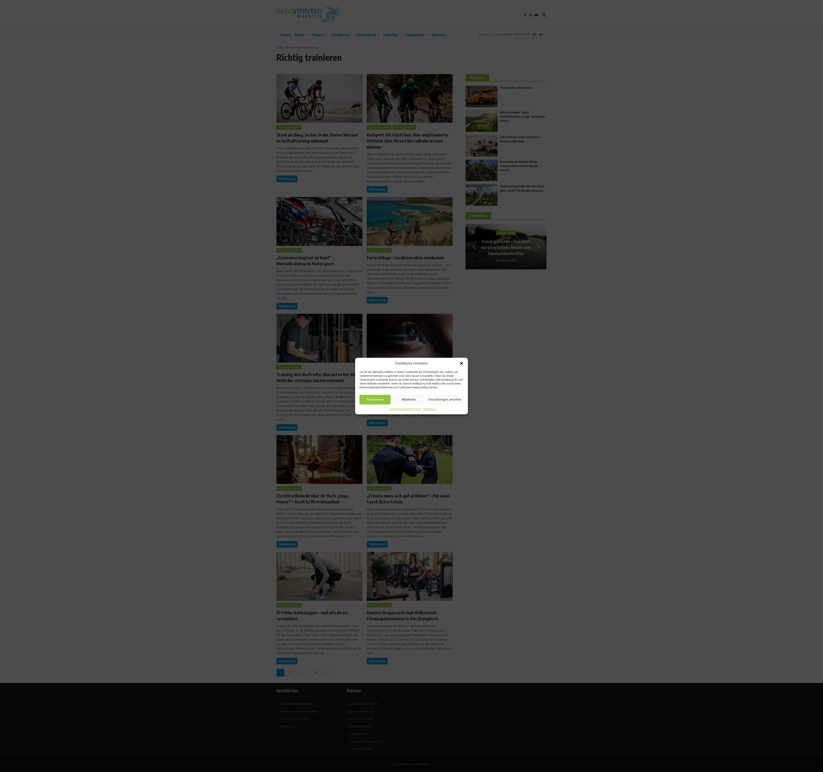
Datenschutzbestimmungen (405, 409)
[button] (461, 363)
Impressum (429, 409)
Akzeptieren (375, 399)
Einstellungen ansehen (445, 399)
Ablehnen (409, 399)
